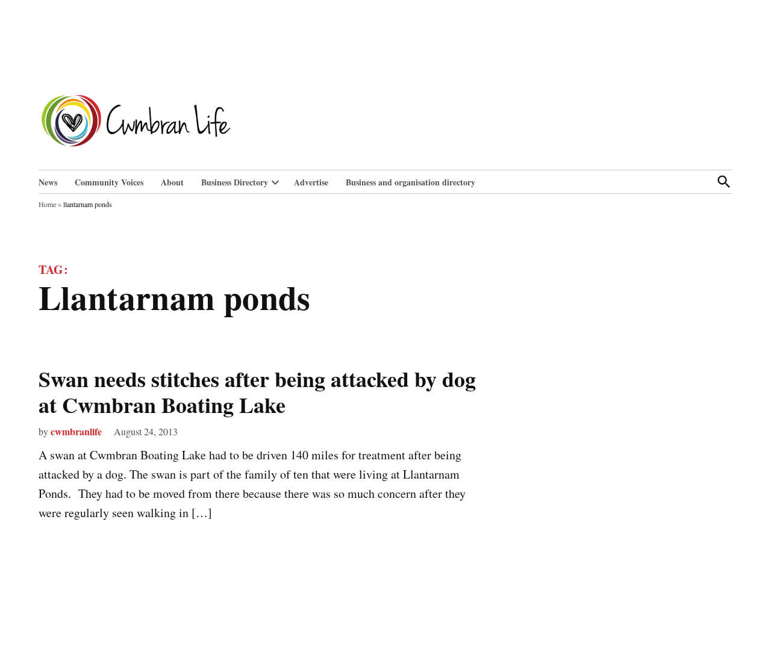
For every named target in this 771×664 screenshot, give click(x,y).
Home (47, 204)
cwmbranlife (76, 431)
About (172, 182)
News (48, 182)
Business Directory (234, 182)
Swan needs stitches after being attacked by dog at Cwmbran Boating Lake (257, 391)
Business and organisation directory (410, 182)
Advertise (311, 182)
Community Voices (109, 182)
